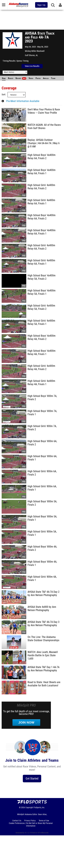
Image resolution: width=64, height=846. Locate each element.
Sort (3, 94)
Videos (31, 78)
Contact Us (16, 820)
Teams (53, 78)
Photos (38, 78)
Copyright (29, 807)
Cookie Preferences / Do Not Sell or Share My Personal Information (31, 824)
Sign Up (41, 5)
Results (10, 78)
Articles (46, 78)
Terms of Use (44, 820)
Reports (20, 78)
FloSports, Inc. (39, 807)
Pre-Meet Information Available (22, 101)
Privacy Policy (30, 820)
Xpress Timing (22, 61)
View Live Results (32, 66)
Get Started (32, 778)
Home (4, 78)
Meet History (9, 72)
